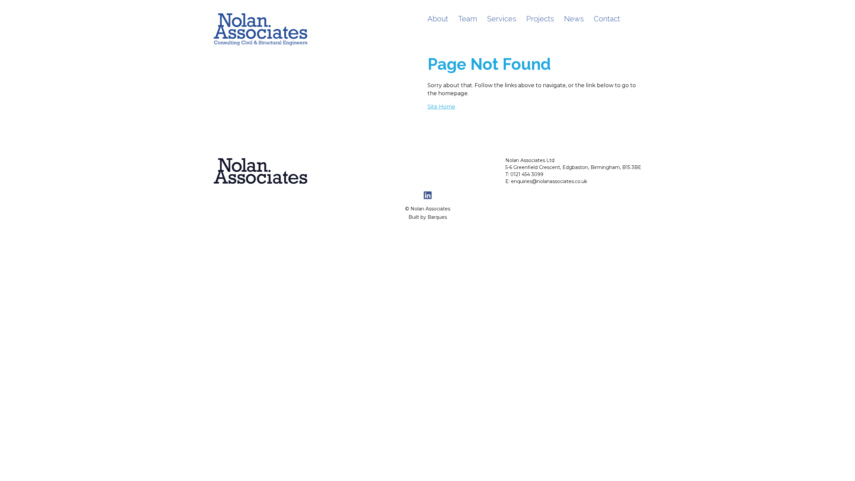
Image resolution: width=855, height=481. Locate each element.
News (574, 18)
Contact (607, 18)
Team (467, 18)
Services (501, 18)
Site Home (441, 107)
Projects (540, 18)
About (438, 18)
